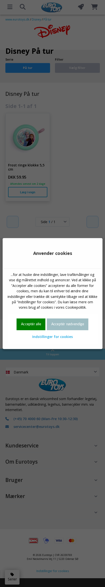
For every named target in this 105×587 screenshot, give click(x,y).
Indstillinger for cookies (52, 336)
